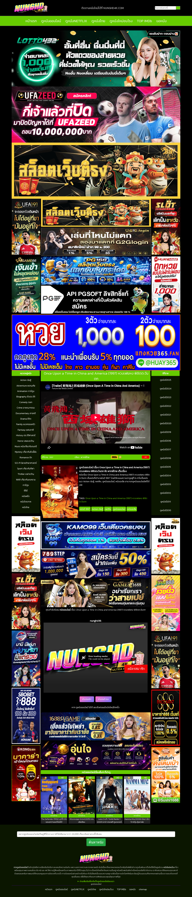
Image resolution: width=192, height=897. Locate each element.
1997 (51, 457)
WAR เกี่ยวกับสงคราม (26, 479)
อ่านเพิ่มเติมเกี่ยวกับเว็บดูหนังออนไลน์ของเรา (97, 881)
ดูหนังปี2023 (165, 397)
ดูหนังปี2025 (165, 380)
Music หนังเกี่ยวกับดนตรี (26, 446)
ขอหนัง (161, 21)
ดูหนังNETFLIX (76, 21)
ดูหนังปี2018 (165, 440)
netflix (108, 509)
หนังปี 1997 (85, 509)
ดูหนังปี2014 (165, 475)
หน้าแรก (31, 21)
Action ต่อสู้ (25, 380)
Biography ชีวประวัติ (25, 396)
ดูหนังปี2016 (165, 458)
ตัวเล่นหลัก (86, 699)
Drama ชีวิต (25, 418)
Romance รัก (26, 457)
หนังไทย (25, 507)
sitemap (143, 889)
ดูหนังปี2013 (165, 484)
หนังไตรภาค (25, 501)
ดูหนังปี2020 (165, 423)
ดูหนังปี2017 (165, 449)
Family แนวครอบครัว (25, 424)
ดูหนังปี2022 (165, 406)
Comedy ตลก (25, 402)
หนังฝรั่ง (26, 496)
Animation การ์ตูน (25, 391)
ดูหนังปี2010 (165, 510)
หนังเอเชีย (131, 509)
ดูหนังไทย (98, 21)
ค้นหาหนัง (96, 842)
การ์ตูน (26, 485)
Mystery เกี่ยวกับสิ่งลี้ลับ (26, 451)
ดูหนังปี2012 (165, 493)
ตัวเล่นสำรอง (103, 699)
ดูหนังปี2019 (165, 432)
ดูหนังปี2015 (165, 466)
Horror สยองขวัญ (26, 441)
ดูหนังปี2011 (165, 501)
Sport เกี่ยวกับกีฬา (25, 468)
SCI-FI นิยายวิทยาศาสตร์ (26, 463)
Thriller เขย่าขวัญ (26, 474)
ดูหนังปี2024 (165, 388)
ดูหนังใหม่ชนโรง (121, 21)
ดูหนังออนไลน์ (51, 21)
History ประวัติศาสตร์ (25, 435)
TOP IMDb (144, 21)
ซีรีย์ (26, 490)
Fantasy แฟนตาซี (26, 429)
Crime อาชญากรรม (26, 407)
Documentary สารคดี (26, 413)
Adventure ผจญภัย (25, 385)
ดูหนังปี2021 (165, 414)
